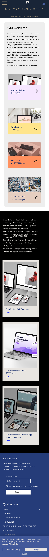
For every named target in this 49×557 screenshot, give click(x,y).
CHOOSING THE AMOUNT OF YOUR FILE (19, 526)
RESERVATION (8, 530)
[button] (43, 3)
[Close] (46, 539)
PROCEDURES (8, 522)
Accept (36, 549)
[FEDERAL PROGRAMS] (40, 518)
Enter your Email (12, 476)
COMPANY (7, 513)
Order (13, 168)
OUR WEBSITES (9, 535)
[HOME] (40, 509)
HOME (5, 509)
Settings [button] (24, 554)
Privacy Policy (14, 544)
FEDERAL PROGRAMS (11, 518)
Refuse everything (13, 549)
